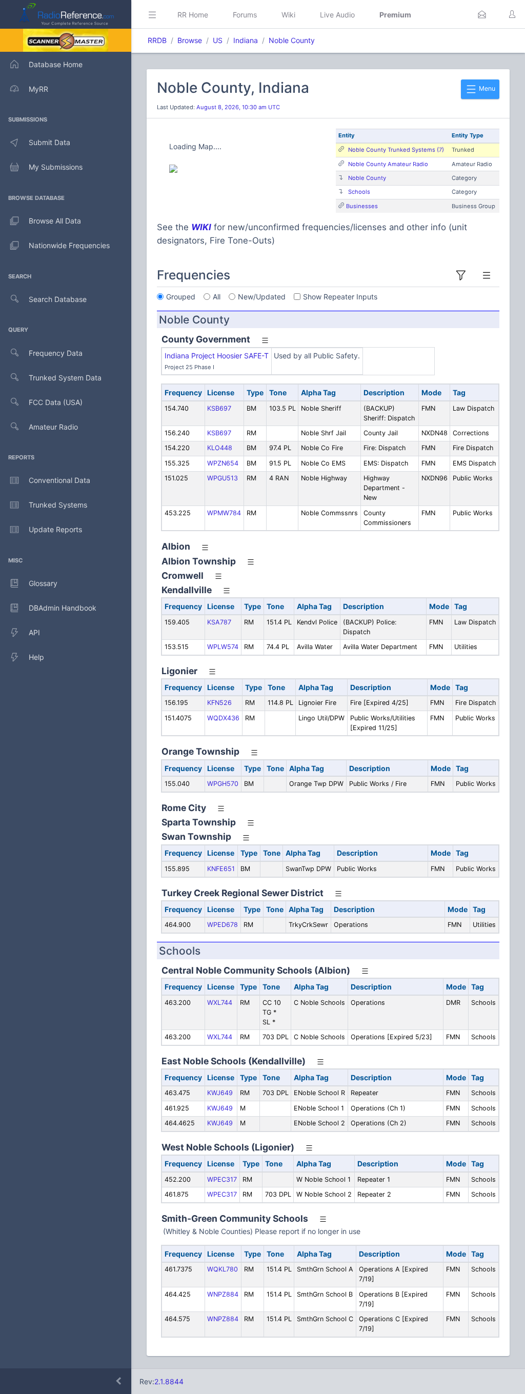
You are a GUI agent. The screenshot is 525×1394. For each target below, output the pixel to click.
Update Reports (55, 529)
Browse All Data (55, 220)
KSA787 (219, 622)
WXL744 (219, 1002)
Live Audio (337, 14)
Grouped (180, 296)
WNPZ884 (222, 1294)
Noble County (292, 40)
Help (36, 657)
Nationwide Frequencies (69, 245)
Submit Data (49, 142)
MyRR (38, 89)
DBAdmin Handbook (62, 607)
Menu (486, 88)
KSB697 (219, 408)
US (218, 40)
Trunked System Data (65, 377)
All (216, 296)
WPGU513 (222, 478)
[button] (482, 14)
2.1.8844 (169, 1381)
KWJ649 (220, 1093)
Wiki (288, 14)
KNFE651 (221, 869)
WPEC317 (222, 1179)
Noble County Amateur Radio (388, 164)
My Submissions (56, 167)
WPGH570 (222, 783)
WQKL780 (222, 1269)
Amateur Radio (53, 426)
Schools (359, 191)
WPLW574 (222, 647)
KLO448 (219, 448)
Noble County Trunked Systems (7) (396, 149)
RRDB (157, 40)
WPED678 (222, 924)
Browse (189, 40)
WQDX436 (223, 718)
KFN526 (219, 702)
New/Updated (262, 296)
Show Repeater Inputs (340, 296)
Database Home (56, 64)
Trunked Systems (58, 504)
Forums (245, 14)
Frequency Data (56, 353)
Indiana (245, 40)
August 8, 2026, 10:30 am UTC (238, 107)
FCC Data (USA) (56, 402)
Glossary (43, 583)
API (34, 632)
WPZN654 (222, 463)
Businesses (362, 206)
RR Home (192, 14)
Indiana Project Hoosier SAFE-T (217, 355)
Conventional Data (59, 480)
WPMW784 (224, 513)
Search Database (58, 299)
